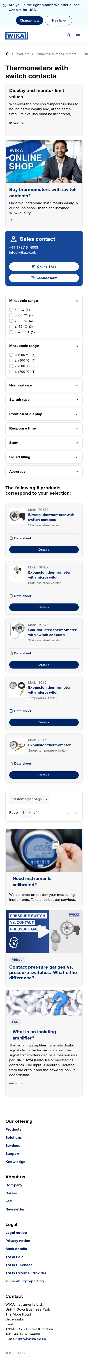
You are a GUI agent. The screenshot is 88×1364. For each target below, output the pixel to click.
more (13, 1083)
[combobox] (29, 799)
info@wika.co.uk (22, 252)
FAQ (15, 1022)
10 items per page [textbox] (27, 799)
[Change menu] (78, 35)
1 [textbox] (23, 813)
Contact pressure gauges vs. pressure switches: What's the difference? (43, 973)
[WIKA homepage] (16, 35)
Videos (17, 960)
